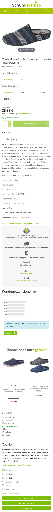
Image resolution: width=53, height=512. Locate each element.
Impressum (27, 465)
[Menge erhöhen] (9, 122)
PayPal (8, 485)
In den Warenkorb (30, 124)
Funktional (10, 489)
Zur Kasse (6, 435)
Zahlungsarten (8, 417)
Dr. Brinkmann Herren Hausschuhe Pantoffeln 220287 (39, 388)
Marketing (10, 478)
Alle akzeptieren (26, 498)
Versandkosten (25, 113)
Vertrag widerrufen (9, 426)
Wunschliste (7, 133)
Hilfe (4, 429)
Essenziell (10, 470)
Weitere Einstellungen (11, 493)
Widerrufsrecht (8, 423)
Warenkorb (6, 432)
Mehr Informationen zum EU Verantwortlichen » (20, 223)
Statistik (9, 474)
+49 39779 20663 (26, 273)
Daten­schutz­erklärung (12, 465)
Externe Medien (12, 482)
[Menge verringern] (9, 125)
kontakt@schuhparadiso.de (26, 281)
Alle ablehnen (26, 508)
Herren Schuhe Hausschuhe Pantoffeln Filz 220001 (14, 390)
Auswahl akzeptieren (27, 503)
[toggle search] (26, 11)
